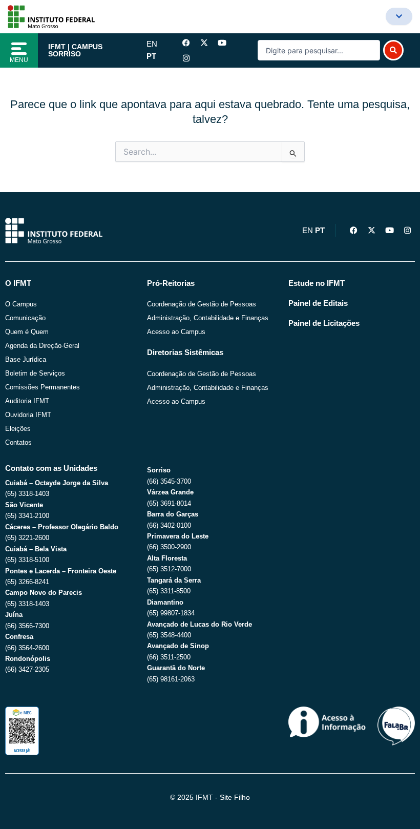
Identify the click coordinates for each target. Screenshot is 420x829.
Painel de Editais (318, 303)
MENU (19, 60)
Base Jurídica (25, 359)
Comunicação (25, 318)
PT (151, 56)
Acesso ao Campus (176, 332)
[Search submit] (393, 50)
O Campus (21, 304)
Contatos (18, 442)
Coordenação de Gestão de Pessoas (201, 304)
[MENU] (19, 48)
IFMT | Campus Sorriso (75, 50)
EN (151, 44)
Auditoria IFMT (27, 401)
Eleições (18, 428)
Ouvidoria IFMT (28, 415)
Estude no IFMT (316, 283)
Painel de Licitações (324, 323)
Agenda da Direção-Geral (42, 345)
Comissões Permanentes (42, 387)
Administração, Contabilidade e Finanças (207, 318)
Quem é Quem (27, 332)
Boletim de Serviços (35, 373)
